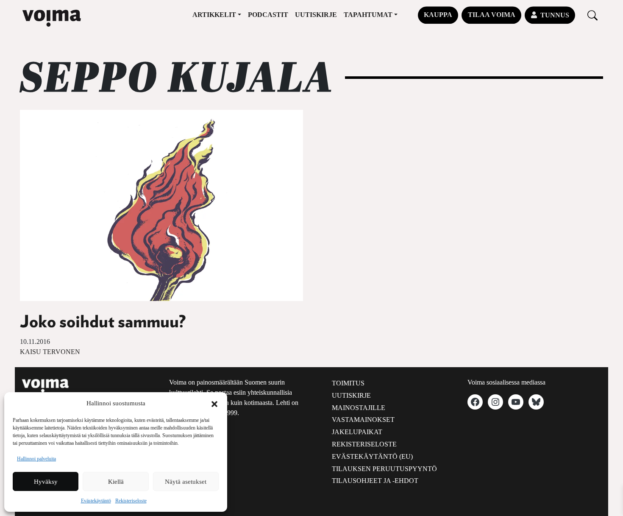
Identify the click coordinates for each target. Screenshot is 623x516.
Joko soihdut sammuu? (103, 322)
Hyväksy (46, 481)
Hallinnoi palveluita (36, 459)
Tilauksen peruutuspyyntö (384, 468)
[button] (214, 403)
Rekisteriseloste (131, 501)
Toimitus (348, 383)
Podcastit (268, 14)
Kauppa (438, 14)
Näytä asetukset (185, 481)
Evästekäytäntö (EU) (372, 456)
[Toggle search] (592, 15)
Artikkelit (214, 14)
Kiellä (116, 481)
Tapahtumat (368, 14)
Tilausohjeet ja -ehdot (375, 480)
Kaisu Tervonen (50, 351)
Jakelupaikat (357, 431)
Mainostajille (358, 407)
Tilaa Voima (491, 14)
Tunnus (554, 15)
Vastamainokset (363, 419)
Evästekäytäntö (96, 501)
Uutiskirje (316, 14)
